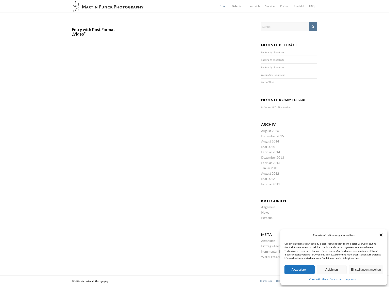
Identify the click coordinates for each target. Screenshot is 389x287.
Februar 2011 (270, 184)
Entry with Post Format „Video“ (93, 31)
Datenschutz (337, 279)
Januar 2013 (269, 168)
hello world (267, 107)
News (265, 212)
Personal (267, 217)
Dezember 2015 (272, 136)
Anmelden (268, 241)
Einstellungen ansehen (366, 269)
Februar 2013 (270, 163)
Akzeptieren (299, 269)
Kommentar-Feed (273, 251)
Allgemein (268, 207)
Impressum (352, 279)
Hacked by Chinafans (273, 75)
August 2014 (270, 141)
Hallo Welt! (267, 82)
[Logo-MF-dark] (108, 6)
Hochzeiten (284, 107)
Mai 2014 (268, 147)
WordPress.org (271, 257)
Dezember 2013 (272, 157)
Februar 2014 (270, 152)
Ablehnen (331, 269)
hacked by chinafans (272, 52)
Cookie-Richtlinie (318, 279)
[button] (381, 235)
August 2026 (270, 131)
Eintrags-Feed (271, 246)
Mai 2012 (268, 178)
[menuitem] (223, 6)
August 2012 (270, 173)
